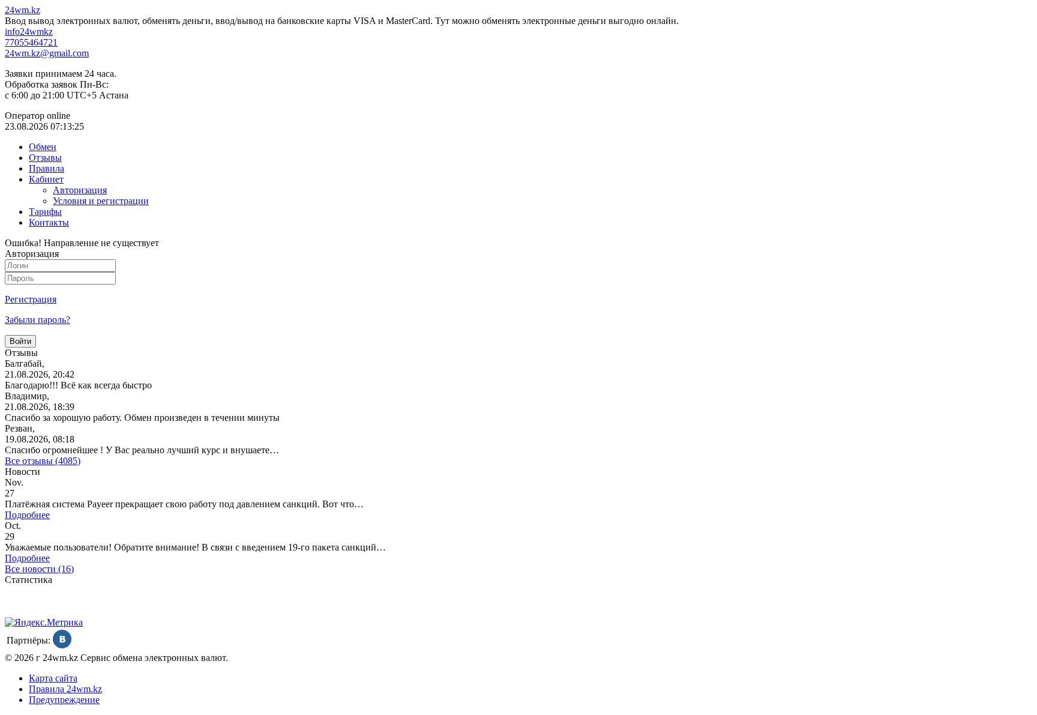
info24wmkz (29, 31)
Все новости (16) (39, 569)
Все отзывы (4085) (42, 461)
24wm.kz (22, 10)
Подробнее (27, 515)
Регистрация (30, 299)
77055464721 (31, 42)
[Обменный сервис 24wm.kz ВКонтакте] (62, 645)
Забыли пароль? (37, 320)
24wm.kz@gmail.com (47, 53)
